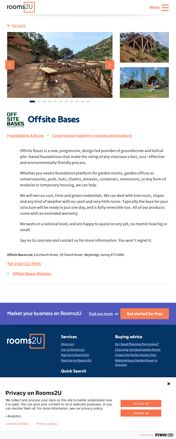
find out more (101, 313)
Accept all (141, 403)
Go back (18, 25)
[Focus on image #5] (61, 101)
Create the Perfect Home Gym (135, 355)
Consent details (17, 424)
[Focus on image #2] (44, 101)
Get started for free (144, 313)
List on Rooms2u (73, 350)
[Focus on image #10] (88, 101)
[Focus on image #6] (66, 101)
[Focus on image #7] (72, 101)
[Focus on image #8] (77, 101)
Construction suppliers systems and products (92, 135)
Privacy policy (46, 424)
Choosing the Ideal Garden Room (138, 350)
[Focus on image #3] (50, 101)
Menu (155, 7)
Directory (67, 344)
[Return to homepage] (21, 7)
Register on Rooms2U (76, 360)
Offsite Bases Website (32, 273)
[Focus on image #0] (32, 101)
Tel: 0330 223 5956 (24, 264)
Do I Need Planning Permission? (137, 344)
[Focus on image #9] (83, 101)
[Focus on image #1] (39, 101)
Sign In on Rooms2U (75, 355)
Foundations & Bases (25, 135)
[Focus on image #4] (55, 101)
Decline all (140, 413)
